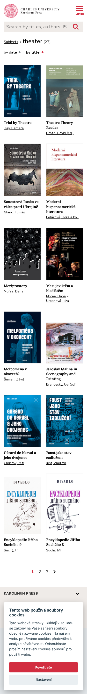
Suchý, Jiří (11, 550)
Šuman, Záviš (14, 379)
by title (33, 52)
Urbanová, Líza (57, 301)
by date (10, 52)
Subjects (11, 42)
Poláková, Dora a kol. (62, 217)
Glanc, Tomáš (14, 212)
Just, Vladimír (56, 463)
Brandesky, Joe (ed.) (61, 384)
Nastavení (43, 679)
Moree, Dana (13, 291)
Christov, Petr (14, 463)
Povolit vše (43, 667)
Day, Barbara (14, 128)
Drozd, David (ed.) (59, 133)
